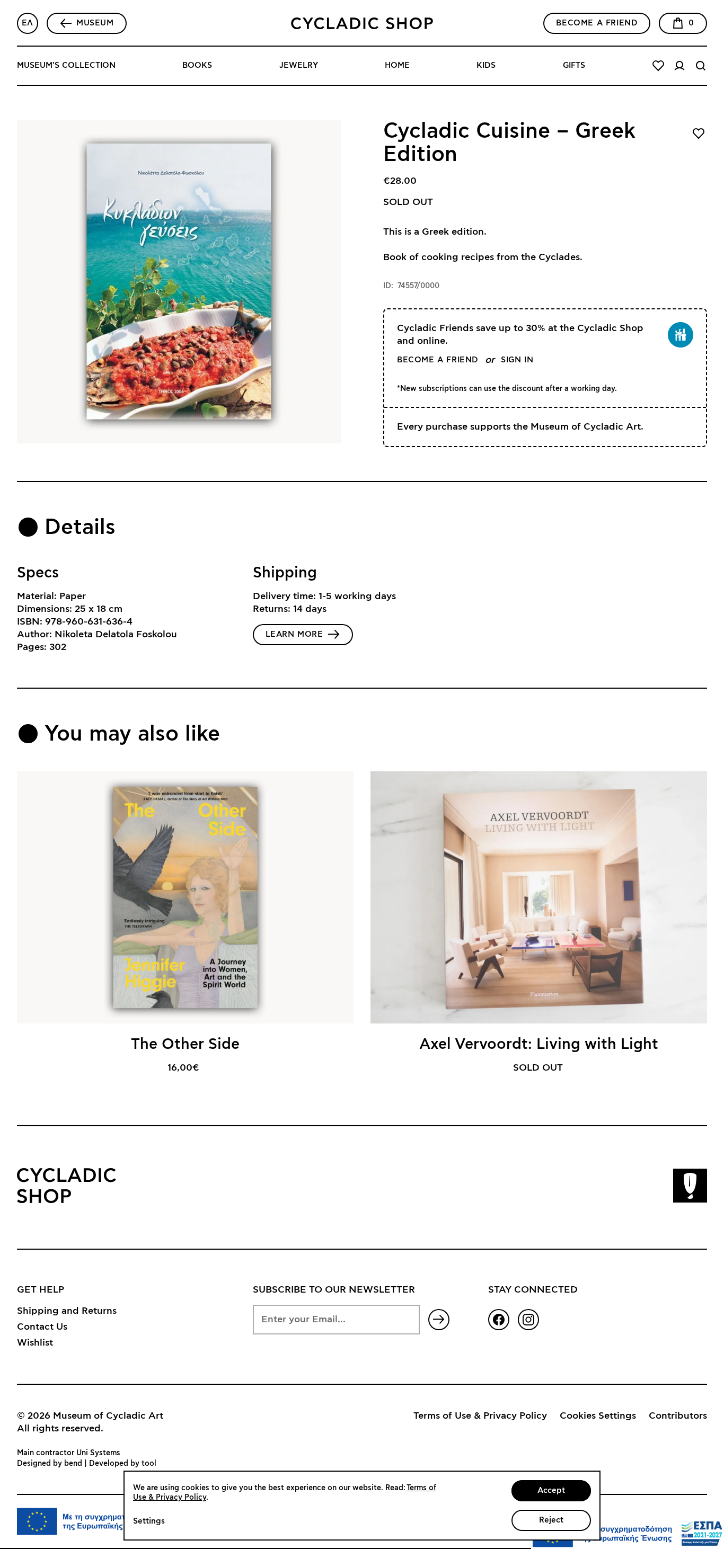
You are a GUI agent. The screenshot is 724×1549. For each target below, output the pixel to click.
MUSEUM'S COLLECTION (66, 65)
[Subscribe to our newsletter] (438, 1319)
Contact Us (42, 1327)
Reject (551, 1520)
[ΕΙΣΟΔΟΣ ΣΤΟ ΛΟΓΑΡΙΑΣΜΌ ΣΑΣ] (679, 65)
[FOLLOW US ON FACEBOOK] (498, 1319)
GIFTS (574, 65)
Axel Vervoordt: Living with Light (538, 1044)
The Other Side (185, 1044)
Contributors (678, 1416)
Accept (551, 1490)
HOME (397, 65)
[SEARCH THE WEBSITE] (700, 65)
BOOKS (197, 65)
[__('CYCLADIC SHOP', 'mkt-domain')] (362, 23)
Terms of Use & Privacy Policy (480, 1416)
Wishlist (35, 1343)
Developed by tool (122, 1463)
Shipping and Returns (67, 1311)
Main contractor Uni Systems (68, 1453)
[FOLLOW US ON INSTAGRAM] (528, 1319)
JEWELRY (298, 65)
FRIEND (597, 23)
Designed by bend (49, 1463)
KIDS (486, 65)
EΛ (27, 23)
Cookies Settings (598, 1416)
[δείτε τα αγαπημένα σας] (658, 65)
